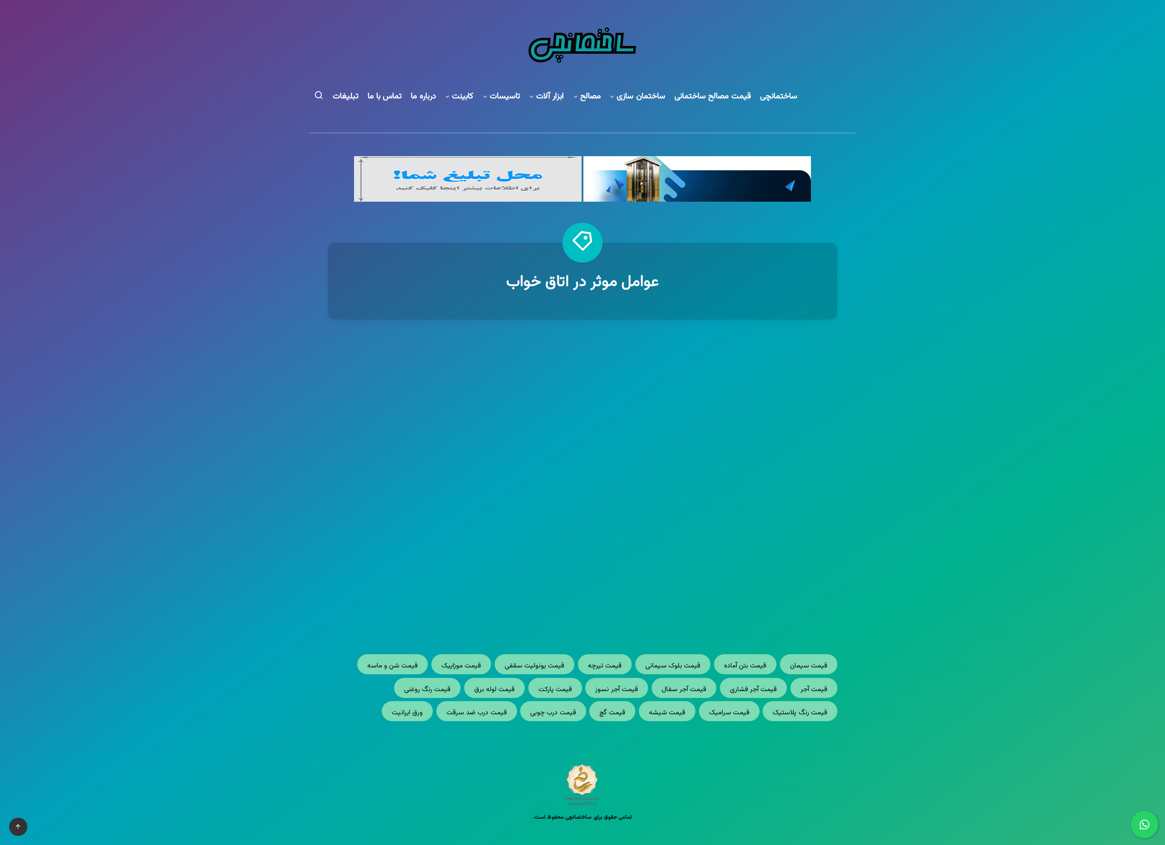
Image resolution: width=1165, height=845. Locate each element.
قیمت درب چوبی (553, 713)
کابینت (462, 97)
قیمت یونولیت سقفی (535, 666)
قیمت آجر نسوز (616, 689)
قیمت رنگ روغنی (427, 689)
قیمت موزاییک (461, 666)
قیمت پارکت (555, 689)
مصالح (590, 97)
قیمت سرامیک (729, 713)
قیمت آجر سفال (684, 689)
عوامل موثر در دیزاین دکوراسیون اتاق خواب (714, 485)
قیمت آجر (813, 689)
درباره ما (423, 97)
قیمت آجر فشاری (753, 689)
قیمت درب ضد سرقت (476, 713)
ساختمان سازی (641, 97)
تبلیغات (346, 97)
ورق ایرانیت (407, 713)
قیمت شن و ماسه (392, 666)
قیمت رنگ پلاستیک (800, 713)
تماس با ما (385, 97)
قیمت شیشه (667, 713)
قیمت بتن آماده (745, 666)
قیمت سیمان (808, 666)
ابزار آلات (550, 97)
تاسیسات (505, 97)
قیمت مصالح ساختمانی (712, 97)
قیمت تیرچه (605, 666)
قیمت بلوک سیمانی (673, 666)
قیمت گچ (612, 713)
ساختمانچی (778, 97)
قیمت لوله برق (494, 689)
